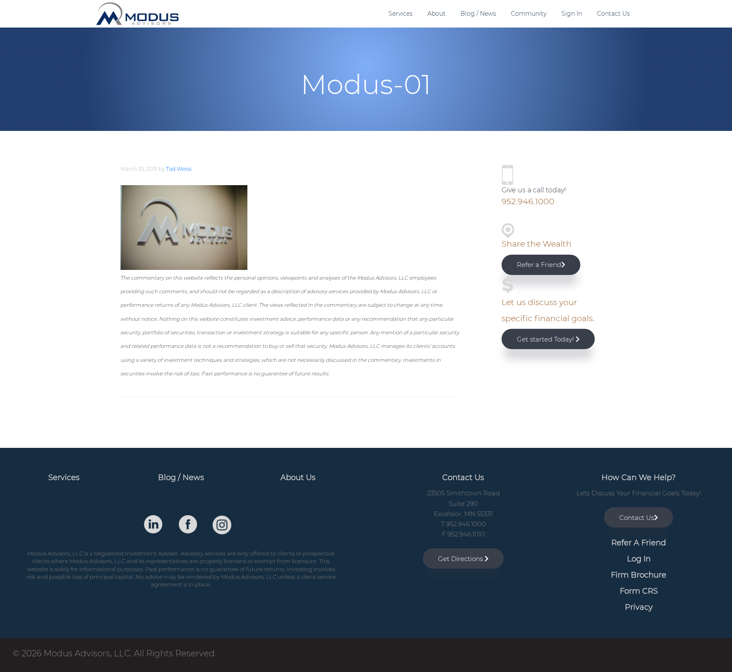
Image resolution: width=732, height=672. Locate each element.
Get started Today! (546, 339)
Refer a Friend (539, 265)
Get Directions (461, 559)
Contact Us (636, 518)
